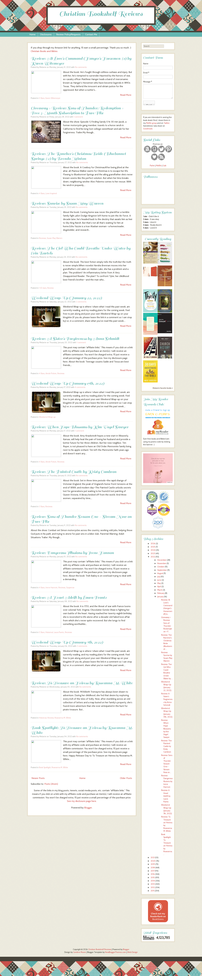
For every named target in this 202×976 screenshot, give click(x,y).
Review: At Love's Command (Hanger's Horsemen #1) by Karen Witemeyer (81, 61)
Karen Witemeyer (52, 98)
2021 (153, 857)
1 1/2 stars (42, 288)
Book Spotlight (45, 767)
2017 (153, 871)
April (159, 586)
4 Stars (42, 193)
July (158, 576)
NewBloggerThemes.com (115, 952)
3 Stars (42, 506)
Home (32, 34)
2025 (153, 547)
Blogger (88, 807)
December (161, 560)
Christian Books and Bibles (44, 51)
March (159, 590)
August (160, 573)
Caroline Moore (79, 952)
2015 (153, 877)
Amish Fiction (51, 373)
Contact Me (91, 34)
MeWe (158, 165)
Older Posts (126, 778)
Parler (152, 165)
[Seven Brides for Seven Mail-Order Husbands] (150, 263)
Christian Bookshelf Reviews (101, 14)
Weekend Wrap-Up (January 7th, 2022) (67, 642)
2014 (153, 881)
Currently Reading (158, 239)
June (159, 580)
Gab (164, 165)
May (159, 583)
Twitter (166, 123)
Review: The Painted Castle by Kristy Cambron (73, 471)
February (160, 593)
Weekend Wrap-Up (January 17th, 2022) (67, 383)
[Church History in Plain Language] (165, 358)
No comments (81, 67)
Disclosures (46, 34)
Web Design (132, 952)
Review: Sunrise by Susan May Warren (67, 203)
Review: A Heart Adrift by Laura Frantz (69, 597)
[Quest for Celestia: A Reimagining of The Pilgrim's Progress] (165, 312)
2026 (153, 543)
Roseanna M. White (63, 718)
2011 (152, 891)
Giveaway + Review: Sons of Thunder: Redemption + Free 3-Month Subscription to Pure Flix (77, 110)
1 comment (78, 117)
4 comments (80, 387)
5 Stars (42, 98)
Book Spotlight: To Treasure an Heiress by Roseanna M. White (82, 730)
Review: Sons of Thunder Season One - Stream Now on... (166, 763)
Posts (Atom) (51, 783)
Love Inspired (51, 193)
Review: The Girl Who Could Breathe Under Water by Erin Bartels (80, 251)
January (160, 596)
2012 (153, 887)
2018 (153, 868)
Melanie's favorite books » (163, 388)
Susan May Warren (54, 238)
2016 (153, 874)
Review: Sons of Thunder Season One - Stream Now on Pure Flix (81, 519)
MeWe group (151, 123)
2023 (153, 553)
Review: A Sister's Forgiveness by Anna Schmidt (75, 338)
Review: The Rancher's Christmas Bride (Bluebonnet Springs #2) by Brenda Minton (78, 156)
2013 (153, 884)
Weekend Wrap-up (47, 417)
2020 (153, 861)
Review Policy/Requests (68, 34)
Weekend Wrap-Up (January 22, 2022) (66, 297)
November (161, 563)
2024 (153, 550)
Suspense (70, 587)
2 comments (81, 302)
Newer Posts (38, 778)
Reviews (42, 238)
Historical (49, 632)
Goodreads (147, 129)
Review (50, 288)
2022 (153, 557)
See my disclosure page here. (82, 801)
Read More (125, 94)
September (162, 570)
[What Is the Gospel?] (165, 332)
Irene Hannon (52, 587)
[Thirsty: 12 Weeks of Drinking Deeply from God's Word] (150, 311)
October (160, 567)
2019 (153, 864)
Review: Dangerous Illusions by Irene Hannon (72, 552)
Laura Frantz (59, 632)
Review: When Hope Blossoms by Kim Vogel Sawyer (80, 427)
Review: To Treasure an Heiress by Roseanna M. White (82, 683)
